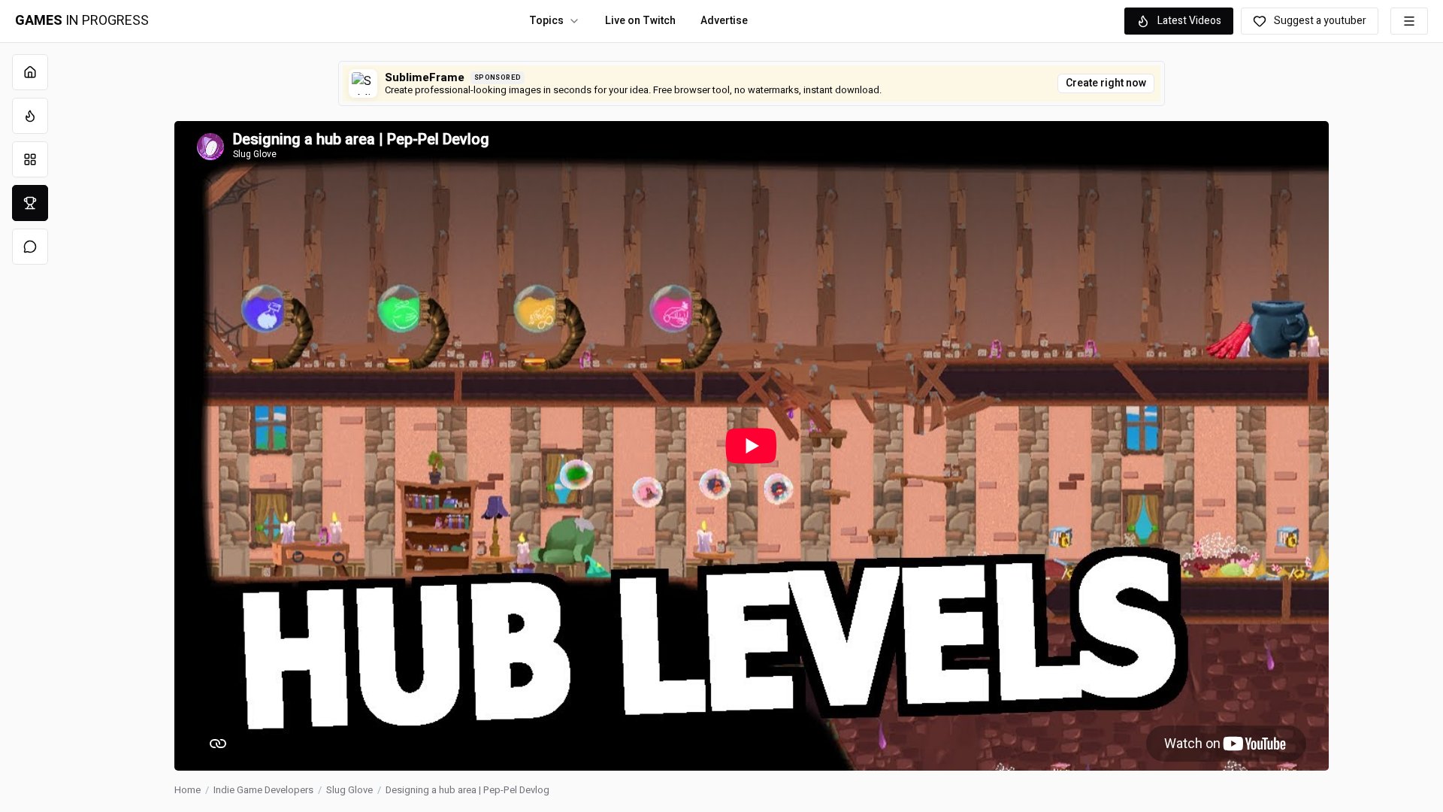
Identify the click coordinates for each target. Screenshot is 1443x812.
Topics (546, 21)
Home (187, 790)
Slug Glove (349, 790)
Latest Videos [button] (1189, 21)
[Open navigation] (1409, 21)
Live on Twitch (640, 21)
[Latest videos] (30, 116)
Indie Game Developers (263, 790)
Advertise (724, 21)
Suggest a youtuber (1320, 21)
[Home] (30, 72)
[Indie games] (30, 159)
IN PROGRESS (82, 21)
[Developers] (30, 203)
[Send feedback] (30, 247)
